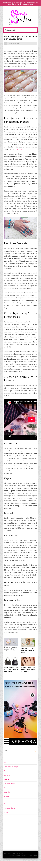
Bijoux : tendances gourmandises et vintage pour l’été (11, 649)
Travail (6, 796)
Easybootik (19, 149)
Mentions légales (10, 808)
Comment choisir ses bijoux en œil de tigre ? (28, 650)
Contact (6, 812)
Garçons (7, 775)
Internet (6, 779)
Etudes (6, 771)
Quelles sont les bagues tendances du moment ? (28, 669)
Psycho (6, 788)
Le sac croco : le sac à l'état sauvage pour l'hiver (11, 669)
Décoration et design (11, 767)
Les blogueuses (9, 784)
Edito (5, 762)
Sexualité (7, 792)
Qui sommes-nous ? (10, 804)
